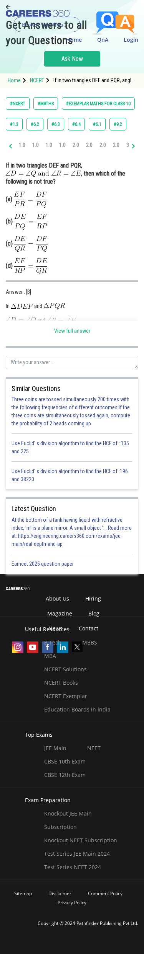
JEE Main (55, 748)
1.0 (22, 145)
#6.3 (55, 124)
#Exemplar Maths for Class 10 (98, 103)
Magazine (59, 613)
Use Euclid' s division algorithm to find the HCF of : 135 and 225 (70, 447)
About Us (57, 598)
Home (74, 39)
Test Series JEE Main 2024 (77, 853)
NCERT (37, 80)
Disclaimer (59, 893)
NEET (94, 748)
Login (131, 39)
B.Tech (52, 642)
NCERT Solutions (65, 669)
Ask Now (72, 58)
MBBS (89, 642)
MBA (50, 655)
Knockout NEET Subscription (80, 840)
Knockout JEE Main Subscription (68, 820)
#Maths (46, 103)
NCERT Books (61, 682)
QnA (102, 39)
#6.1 (97, 124)
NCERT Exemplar (65, 696)
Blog (93, 613)
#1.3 (14, 124)
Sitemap (23, 893)
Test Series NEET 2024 (72, 867)
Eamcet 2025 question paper (43, 564)
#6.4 (76, 124)
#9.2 (118, 124)
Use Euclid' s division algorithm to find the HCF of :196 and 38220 (70, 475)
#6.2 (35, 124)
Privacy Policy (72, 902)
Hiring (93, 598)
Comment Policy (105, 893)
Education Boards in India (77, 709)
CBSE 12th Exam (65, 774)
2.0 (76, 145)
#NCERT (17, 103)
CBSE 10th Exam (65, 761)
